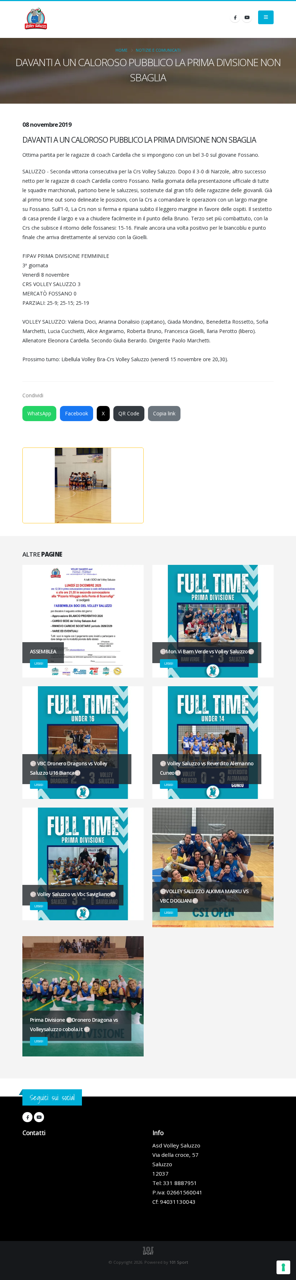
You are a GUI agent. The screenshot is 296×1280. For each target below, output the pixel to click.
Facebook (76, 413)
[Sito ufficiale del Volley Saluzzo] (35, 19)
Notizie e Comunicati (158, 50)
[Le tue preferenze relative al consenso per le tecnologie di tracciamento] (283, 1267)
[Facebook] (235, 17)
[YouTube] (247, 17)
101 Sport (178, 1262)
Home (121, 50)
